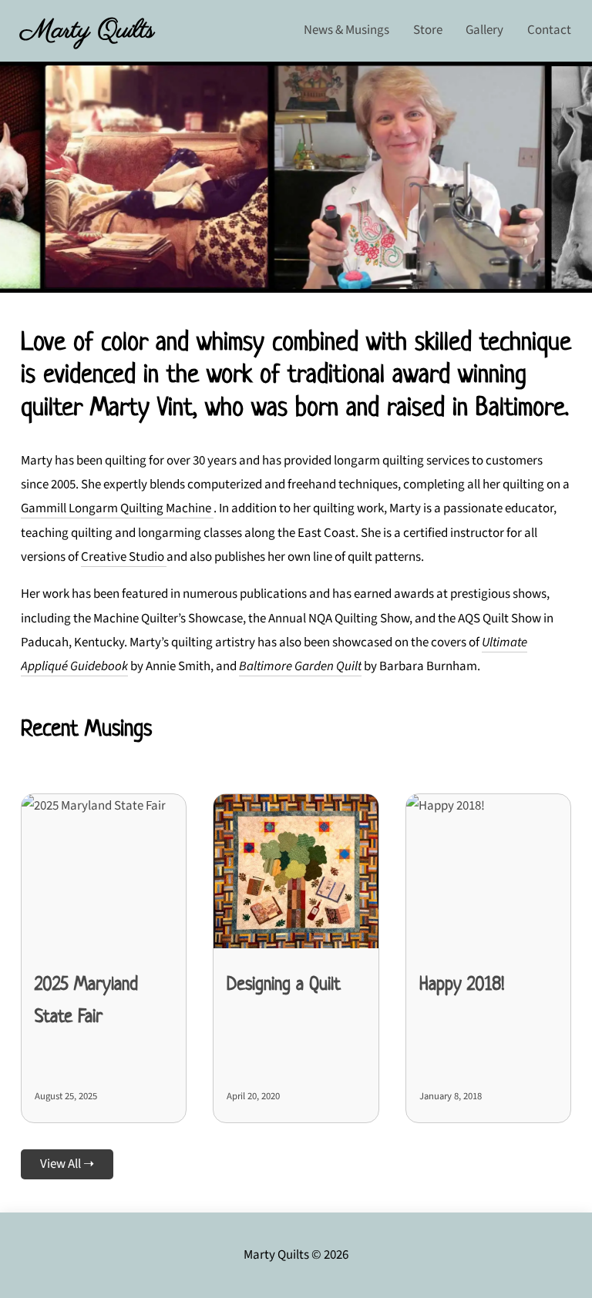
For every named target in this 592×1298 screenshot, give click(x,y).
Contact (549, 30)
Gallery (484, 30)
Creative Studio (123, 557)
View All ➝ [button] (67, 1164)
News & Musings (346, 30)
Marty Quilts (87, 31)
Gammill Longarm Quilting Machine (117, 508)
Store (427, 30)
